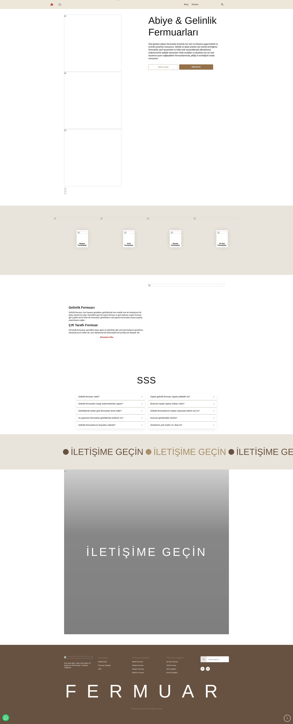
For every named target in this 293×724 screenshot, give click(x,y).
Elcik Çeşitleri (171, 669)
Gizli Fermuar (171, 665)
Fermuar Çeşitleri (104, 665)
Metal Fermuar (137, 662)
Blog (186, 4)
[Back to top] (287, 718)
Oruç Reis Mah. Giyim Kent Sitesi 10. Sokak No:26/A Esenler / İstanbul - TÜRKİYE (77, 665)
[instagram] (208, 669)
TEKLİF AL (196, 67)
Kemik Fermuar (138, 665)
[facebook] (203, 669)
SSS (99, 669)
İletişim (195, 4)
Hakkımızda (102, 662)
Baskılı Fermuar (138, 672)
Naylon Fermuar (138, 669)
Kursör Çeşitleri (172, 672)
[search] (204, 659)
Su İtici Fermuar (172, 662)
